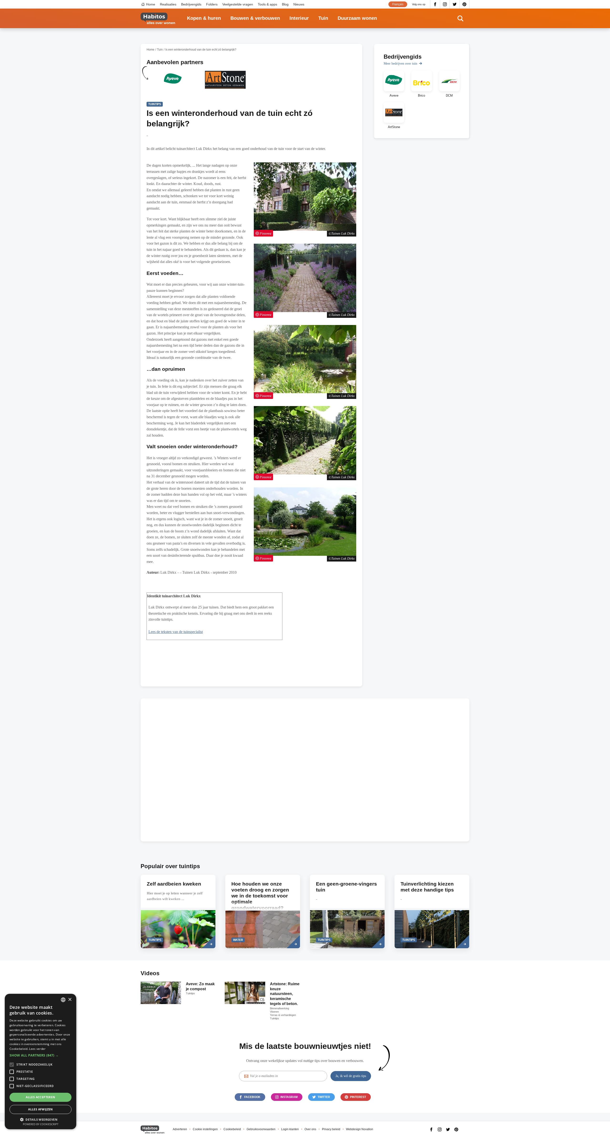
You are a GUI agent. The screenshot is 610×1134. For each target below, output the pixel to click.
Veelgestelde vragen (237, 4)
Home (150, 4)
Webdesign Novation (359, 1129)
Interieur (299, 18)
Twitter (455, 4)
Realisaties (168, 4)
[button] (40, 1055)
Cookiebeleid (232, 1129)
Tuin (323, 18)
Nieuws (298, 4)
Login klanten (290, 1129)
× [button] (69, 999)
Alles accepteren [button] (40, 1097)
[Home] (158, 18)
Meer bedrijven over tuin (400, 63)
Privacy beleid (331, 1129)
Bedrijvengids (191, 4)
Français (397, 4)
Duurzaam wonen (357, 18)
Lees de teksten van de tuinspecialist (175, 632)
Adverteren (180, 1129)
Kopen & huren (204, 18)
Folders (212, 4)
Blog (285, 4)
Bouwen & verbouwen (255, 18)
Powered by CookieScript (40, 1124)
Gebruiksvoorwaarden (261, 1129)
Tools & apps (267, 4)
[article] (173, 82)
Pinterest (464, 4)
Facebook (435, 4)
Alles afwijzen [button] (40, 1109)
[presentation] (178, 911)
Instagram (445, 4)
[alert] (40, 1061)
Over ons (310, 1129)
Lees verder (37, 1049)
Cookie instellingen (205, 1129)
